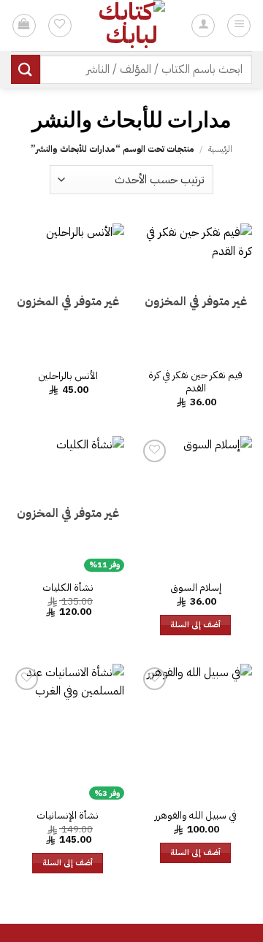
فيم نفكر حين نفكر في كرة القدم (195, 381)
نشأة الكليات (68, 587)
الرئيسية (220, 149)
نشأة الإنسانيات (68, 815)
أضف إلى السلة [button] (195, 625)
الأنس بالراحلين (68, 376)
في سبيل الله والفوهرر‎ (196, 815)
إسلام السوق (195, 587)
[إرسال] (25, 69)
